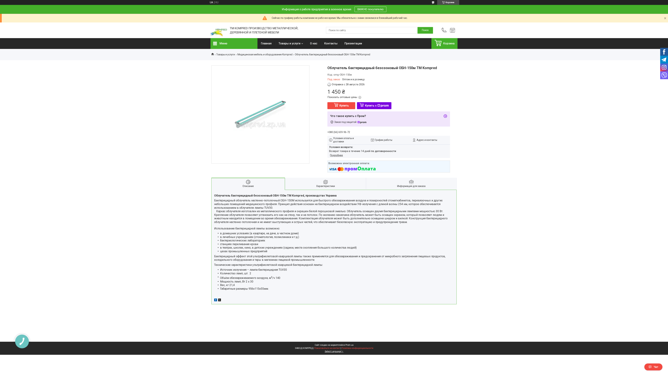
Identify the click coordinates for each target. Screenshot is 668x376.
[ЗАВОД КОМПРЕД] (218, 30)
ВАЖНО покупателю (370, 9)
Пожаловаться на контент (327, 348)
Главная (266, 43)
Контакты (330, 43)
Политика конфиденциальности (357, 348)
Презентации (353, 43)
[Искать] (425, 30)
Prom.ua (349, 345)
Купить (344, 105)
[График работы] (452, 30)
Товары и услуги (289, 43)
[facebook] (215, 300)
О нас (313, 43)
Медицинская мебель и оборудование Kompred (264, 54)
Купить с (371, 105)
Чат (656, 367)
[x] (219, 300)
